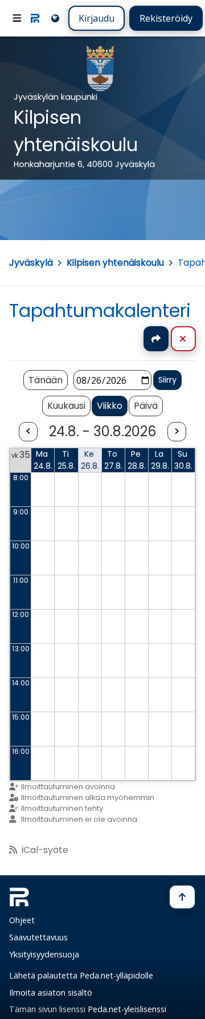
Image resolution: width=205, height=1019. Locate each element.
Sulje (192, 338)
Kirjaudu (96, 18)
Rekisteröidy (166, 18)
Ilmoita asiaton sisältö (50, 992)
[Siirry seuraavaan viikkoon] (176, 432)
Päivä (146, 405)
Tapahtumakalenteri (100, 310)
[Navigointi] (17, 18)
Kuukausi (66, 405)
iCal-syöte (45, 849)
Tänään (45, 380)
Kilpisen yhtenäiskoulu (115, 262)
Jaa (156, 338)
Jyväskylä (31, 262)
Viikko (109, 405)
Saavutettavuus (38, 937)
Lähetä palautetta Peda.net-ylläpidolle (81, 975)
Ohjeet (22, 920)
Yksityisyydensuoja (44, 954)
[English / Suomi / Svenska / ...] (54, 18)
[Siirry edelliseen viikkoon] (28, 432)
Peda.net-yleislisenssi (127, 1009)
